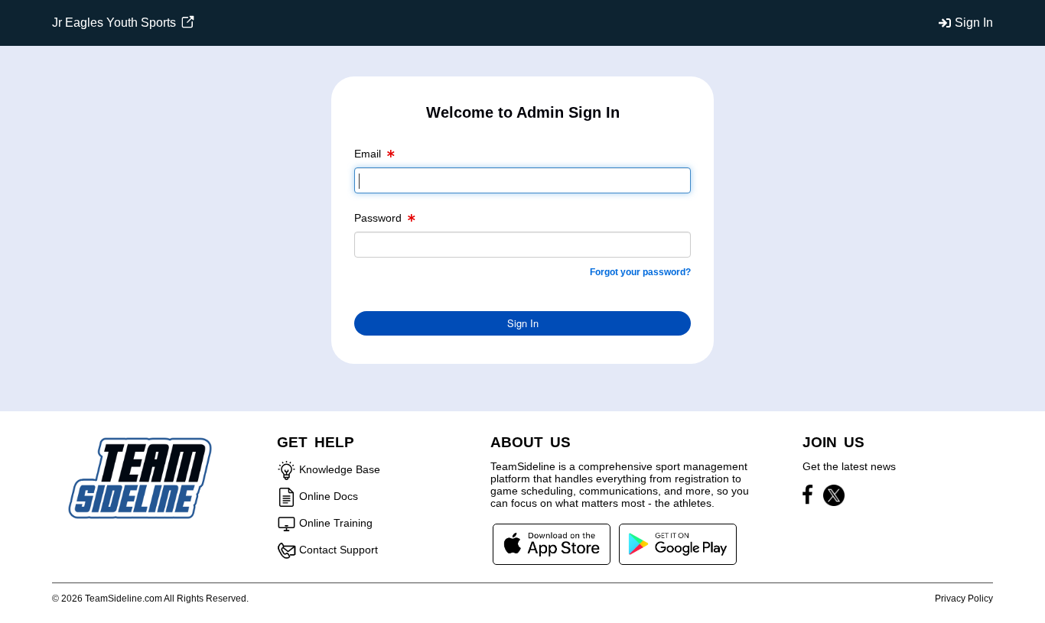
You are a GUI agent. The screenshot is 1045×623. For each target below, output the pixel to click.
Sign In (974, 22)
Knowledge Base (339, 469)
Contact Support (338, 550)
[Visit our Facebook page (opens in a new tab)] (811, 498)
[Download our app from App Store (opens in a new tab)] (551, 543)
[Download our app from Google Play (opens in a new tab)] (677, 543)
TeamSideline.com (123, 598)
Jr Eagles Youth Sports (115, 22)
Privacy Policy (964, 598)
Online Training (336, 523)
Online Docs (328, 496)
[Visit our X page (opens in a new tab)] (834, 498)
